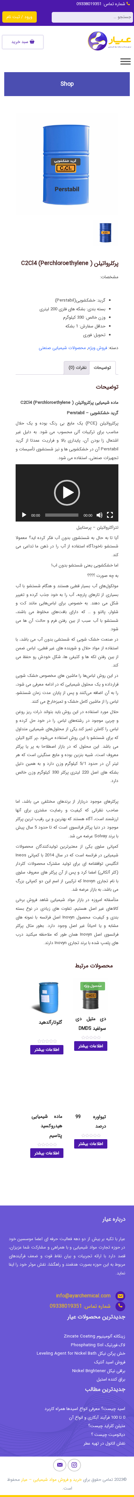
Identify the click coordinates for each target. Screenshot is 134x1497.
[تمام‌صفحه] (110, 515)
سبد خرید (20, 42)
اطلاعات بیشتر (90, 1046)
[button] (67, 493)
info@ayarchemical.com (83, 1296)
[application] (67, 493)
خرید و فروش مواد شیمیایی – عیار (51, 1479)
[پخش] (24, 515)
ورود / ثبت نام (19, 17)
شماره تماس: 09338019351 (101, 4)
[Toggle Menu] (125, 61)
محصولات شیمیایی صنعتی (62, 348)
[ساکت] (99, 515)
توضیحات (102, 367)
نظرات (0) (78, 367)
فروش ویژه (97, 348)
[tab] (102, 368)
